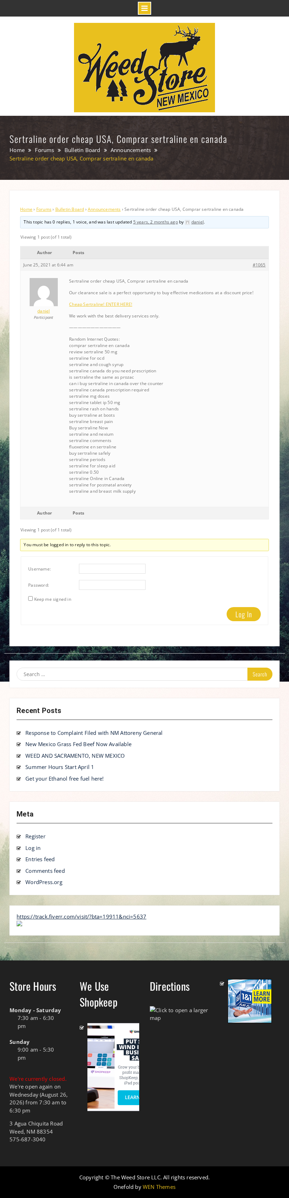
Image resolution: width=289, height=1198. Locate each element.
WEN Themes (159, 1186)
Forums (43, 209)
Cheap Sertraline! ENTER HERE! (100, 304)
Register (35, 836)
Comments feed (45, 870)
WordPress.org (43, 881)
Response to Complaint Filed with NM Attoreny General (93, 732)
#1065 (259, 265)
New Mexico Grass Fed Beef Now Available (78, 744)
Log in (33, 847)
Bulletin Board (69, 209)
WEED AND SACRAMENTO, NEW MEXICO (75, 755)
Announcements (104, 209)
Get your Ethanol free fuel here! (64, 778)
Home (26, 209)
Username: (39, 569)
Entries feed (40, 859)
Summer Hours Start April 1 (59, 766)
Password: (38, 585)
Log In (243, 614)
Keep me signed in (52, 599)
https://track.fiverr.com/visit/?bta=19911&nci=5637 (81, 916)
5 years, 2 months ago (155, 222)
